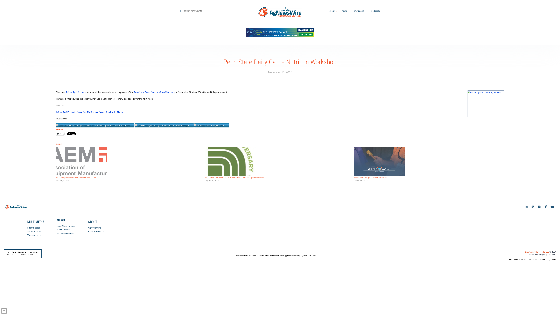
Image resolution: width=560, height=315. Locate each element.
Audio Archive (34, 231)
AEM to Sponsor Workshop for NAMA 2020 (76, 177)
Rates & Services (96, 231)
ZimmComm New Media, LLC (537, 252)
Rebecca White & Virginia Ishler (210, 125)
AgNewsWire (94, 227)
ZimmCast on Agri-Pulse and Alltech (370, 177)
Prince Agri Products (76, 92)
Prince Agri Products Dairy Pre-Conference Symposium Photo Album (89, 112)
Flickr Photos (33, 227)
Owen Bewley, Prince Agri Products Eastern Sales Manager (163, 125)
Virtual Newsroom (66, 233)
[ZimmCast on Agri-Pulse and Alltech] (426, 161)
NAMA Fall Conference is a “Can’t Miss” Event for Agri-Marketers (234, 177)
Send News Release (66, 226)
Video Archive (34, 235)
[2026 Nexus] (280, 32)
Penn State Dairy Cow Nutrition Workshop (154, 92)
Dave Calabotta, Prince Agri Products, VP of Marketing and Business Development (94, 125)
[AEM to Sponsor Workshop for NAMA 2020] (129, 161)
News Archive (63, 229)
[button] (23, 253)
